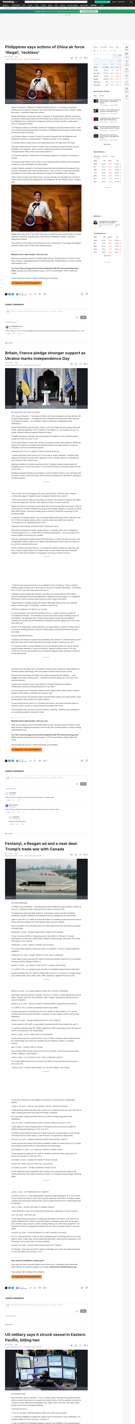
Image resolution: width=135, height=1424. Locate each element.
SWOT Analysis (104, 8)
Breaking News (8, 8)
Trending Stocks (100, 207)
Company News (79, 8)
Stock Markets (33, 8)
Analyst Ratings (114, 8)
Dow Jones (97, 46)
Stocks (117, 20)
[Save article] (76, 31)
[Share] (72, 31)
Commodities (25, 8)
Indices (96, 20)
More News (107, 117)
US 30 (95, 40)
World (16, 30)
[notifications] (127, 2)
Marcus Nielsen (13, 790)
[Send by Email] (40, 279)
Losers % (113, 129)
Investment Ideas (95, 8)
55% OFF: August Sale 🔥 (102, 1)
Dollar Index (97, 58)
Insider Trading (70, 8)
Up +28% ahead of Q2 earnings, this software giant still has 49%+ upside (109, 100)
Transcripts (122, 8)
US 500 (96, 43)
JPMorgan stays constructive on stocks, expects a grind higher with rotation (109, 110)
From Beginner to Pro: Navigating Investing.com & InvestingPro (108, 195)
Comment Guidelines (10, 307)
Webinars (97, 189)
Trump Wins (12, 778)
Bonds (111, 20)
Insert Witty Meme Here (16, 311)
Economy (53, 8)
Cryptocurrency (61, 8)
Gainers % (105, 129)
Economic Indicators (44, 8)
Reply (9, 318)
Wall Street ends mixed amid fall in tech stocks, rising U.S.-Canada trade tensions (110, 75)
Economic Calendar (72, 5)
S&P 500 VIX (97, 55)
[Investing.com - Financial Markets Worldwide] (10, 2)
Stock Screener (84, 5)
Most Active (97, 129)
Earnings (87, 8)
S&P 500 (96, 49)
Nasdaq (96, 52)
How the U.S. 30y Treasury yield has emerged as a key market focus (110, 83)
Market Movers (99, 125)
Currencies (18, 8)
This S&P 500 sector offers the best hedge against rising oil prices (109, 92)
